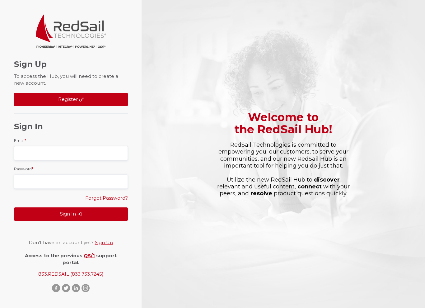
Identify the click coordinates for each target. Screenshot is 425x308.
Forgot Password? (106, 198)
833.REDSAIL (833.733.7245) (70, 274)
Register (68, 99)
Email (20, 140)
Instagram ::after (86, 288)
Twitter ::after (66, 288)
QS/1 (89, 255)
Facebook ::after (56, 288)
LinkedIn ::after (76, 288)
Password (23, 169)
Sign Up (104, 242)
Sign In (68, 214)
